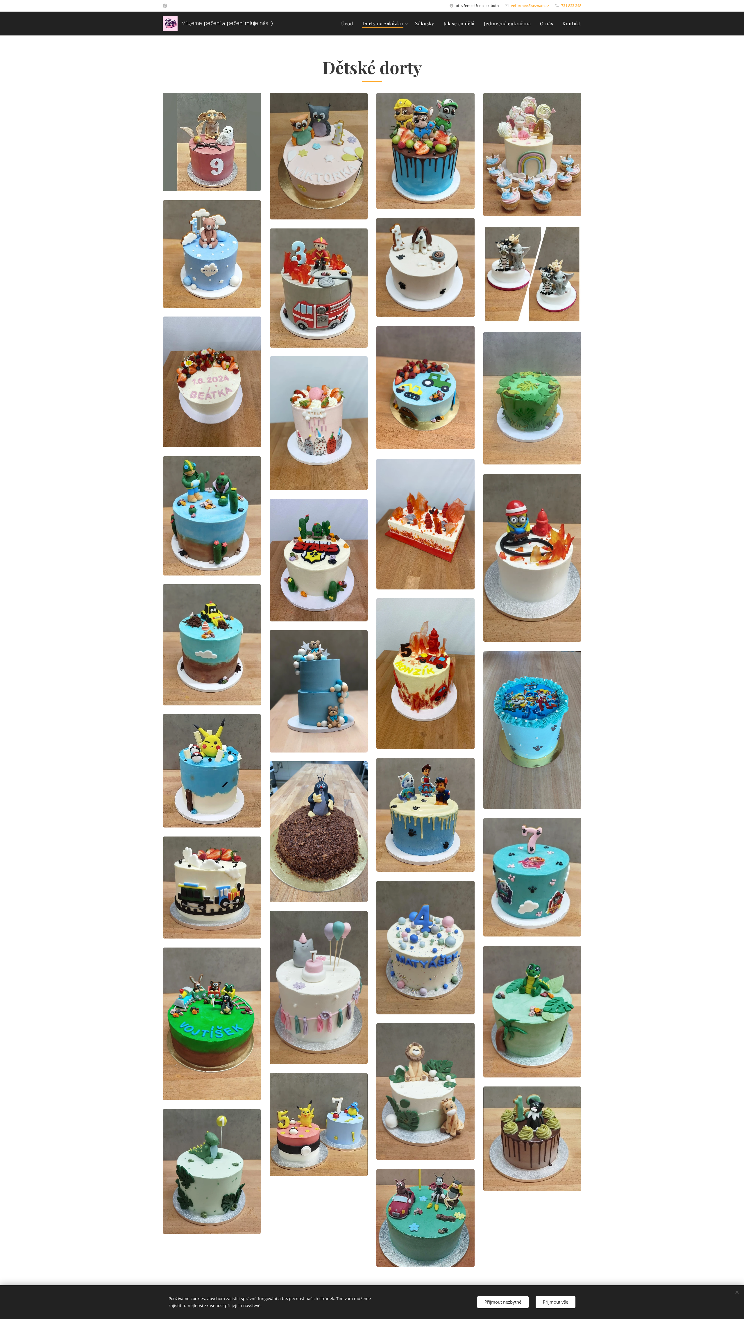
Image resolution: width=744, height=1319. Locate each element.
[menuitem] (348, 23)
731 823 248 (571, 5)
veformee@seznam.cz (530, 5)
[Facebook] (165, 6)
